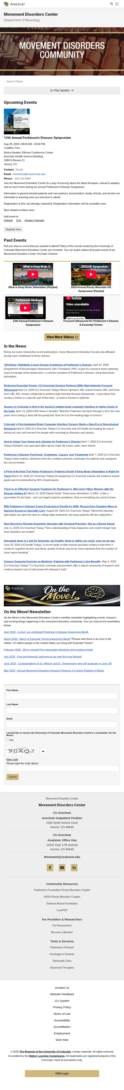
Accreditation (62, 1026)
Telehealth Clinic (62, 961)
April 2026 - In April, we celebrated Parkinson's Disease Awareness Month (46, 632)
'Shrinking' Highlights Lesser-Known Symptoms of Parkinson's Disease (48, 364)
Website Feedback (62, 994)
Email (9, 719)
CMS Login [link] (62, 1073)
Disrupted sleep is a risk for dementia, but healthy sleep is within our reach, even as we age (59, 540)
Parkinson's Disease (62, 947)
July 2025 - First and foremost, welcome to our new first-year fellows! (43, 656)
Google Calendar (34, 220)
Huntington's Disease (62, 954)
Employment (62, 1033)
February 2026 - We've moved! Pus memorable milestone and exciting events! (48, 649)
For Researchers (62, 925)
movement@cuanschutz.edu (29, 174)
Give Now (62, 1039)
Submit (13, 777)
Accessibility (62, 1020)
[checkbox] (7, 740)
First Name (12, 690)
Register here (13, 229)
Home (19, 81)
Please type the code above (22, 763)
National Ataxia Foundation (62, 903)
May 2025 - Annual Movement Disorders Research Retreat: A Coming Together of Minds (54, 670)
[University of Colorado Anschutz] (14, 4)
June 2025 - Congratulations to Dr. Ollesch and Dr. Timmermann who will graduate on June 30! (58, 663)
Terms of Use (62, 1013)
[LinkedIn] (74, 872)
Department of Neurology (22, 20)
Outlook (8, 220)
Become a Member (62, 932)
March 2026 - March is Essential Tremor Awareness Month (37, 639)
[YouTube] (62, 872)
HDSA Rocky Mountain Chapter (62, 896)
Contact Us (62, 987)
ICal (18, 220)
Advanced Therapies (62, 967)
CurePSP (62, 910)
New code (12, 759)
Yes (11, 740)
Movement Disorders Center (31, 14)
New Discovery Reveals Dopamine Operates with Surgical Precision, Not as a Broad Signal (59, 523)
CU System (62, 1000)
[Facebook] (50, 872)
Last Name (12, 704)
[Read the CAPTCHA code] (43, 751)
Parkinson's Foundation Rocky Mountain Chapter (62, 890)
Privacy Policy (62, 1007)
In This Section (60, 90)
